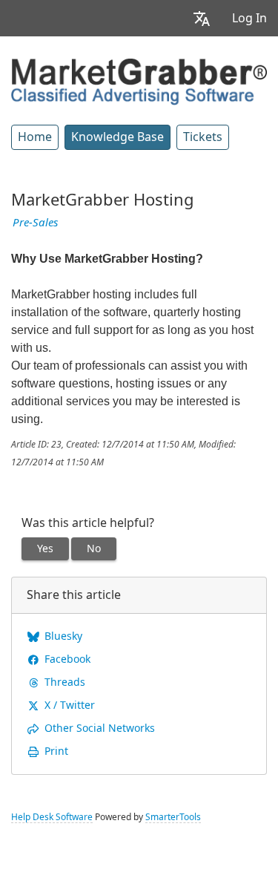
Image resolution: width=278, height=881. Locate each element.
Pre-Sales (35, 222)
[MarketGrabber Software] (139, 80)
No (94, 548)
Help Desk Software (52, 817)
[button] (201, 18)
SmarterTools (173, 817)
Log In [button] (249, 18)
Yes (45, 548)
